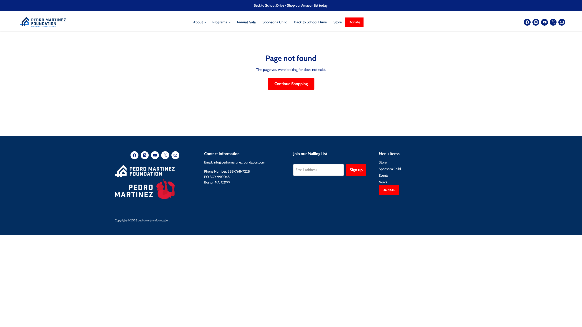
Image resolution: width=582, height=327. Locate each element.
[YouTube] (544, 22)
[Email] (561, 22)
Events (383, 175)
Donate (354, 22)
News (383, 182)
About (198, 22)
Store (338, 22)
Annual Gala (246, 22)
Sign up (356, 169)
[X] (553, 22)
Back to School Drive (310, 22)
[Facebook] (527, 22)
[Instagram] (535, 22)
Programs (220, 22)
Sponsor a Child (275, 22)
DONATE (389, 190)
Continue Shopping (291, 83)
